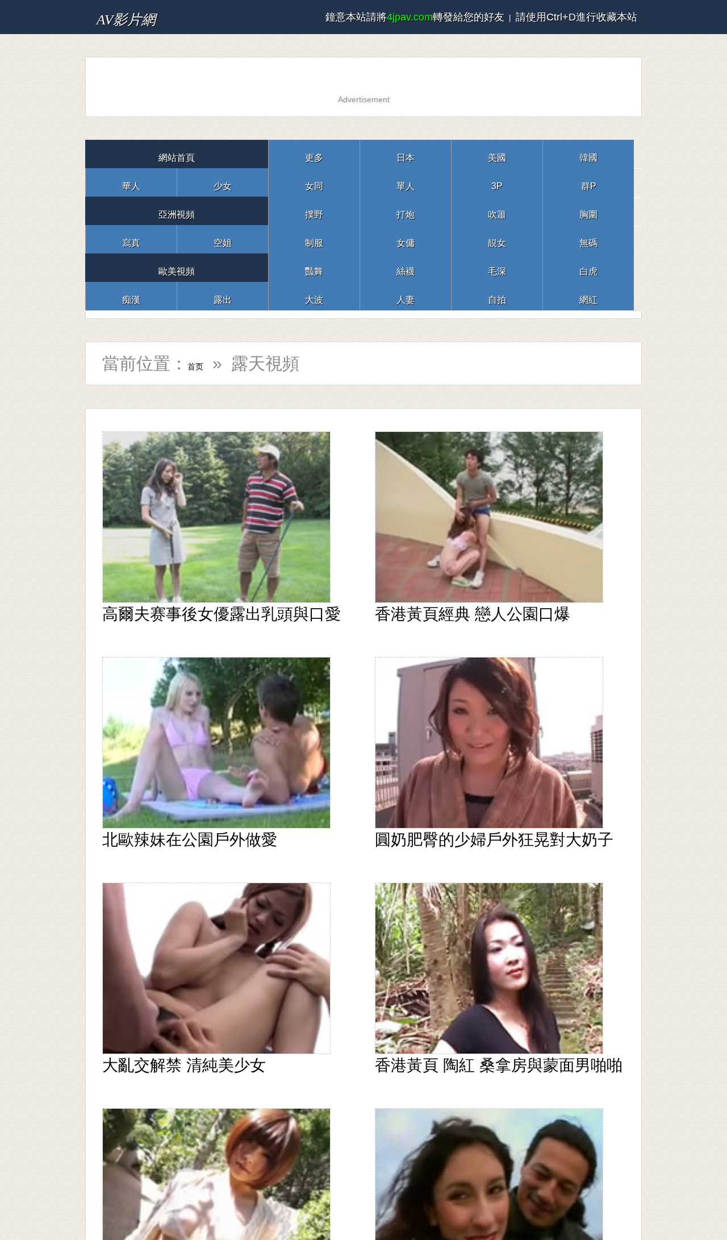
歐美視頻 (177, 267)
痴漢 (131, 295)
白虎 (588, 267)
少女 (222, 182)
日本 (405, 153)
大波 (314, 295)
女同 (314, 182)
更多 (314, 153)
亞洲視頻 (177, 210)
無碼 (588, 239)
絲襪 (405, 267)
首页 (204, 363)
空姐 (222, 239)
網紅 (588, 295)
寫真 (131, 239)
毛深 (497, 267)
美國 (497, 153)
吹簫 (497, 210)
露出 (222, 295)
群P (588, 182)
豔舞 (314, 267)
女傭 (405, 239)
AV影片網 (144, 17)
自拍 (497, 295)
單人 (405, 182)
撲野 (314, 210)
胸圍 (588, 210)
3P (496, 182)
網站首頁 (177, 153)
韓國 (588, 153)
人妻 (405, 295)
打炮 (405, 210)
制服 (314, 239)
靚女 (497, 239)
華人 (131, 182)
